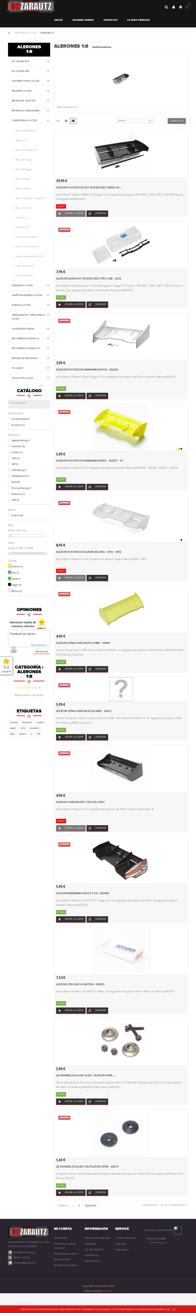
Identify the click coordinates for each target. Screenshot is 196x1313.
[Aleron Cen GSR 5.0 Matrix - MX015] (121, 950)
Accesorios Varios (23, 328)
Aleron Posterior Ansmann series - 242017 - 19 (89, 460)
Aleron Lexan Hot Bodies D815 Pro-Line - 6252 (88, 278)
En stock (18, 425)
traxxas (14, 722)
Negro (16, 585)
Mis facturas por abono (66, 1253)
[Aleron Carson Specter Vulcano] (121, 768)
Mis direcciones (62, 1259)
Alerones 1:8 (22, 217)
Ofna (16, 482)
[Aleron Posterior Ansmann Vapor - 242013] (121, 336)
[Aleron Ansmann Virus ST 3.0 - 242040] (121, 859)
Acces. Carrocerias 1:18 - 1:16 (30, 256)
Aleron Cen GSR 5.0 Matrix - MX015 (80, 984)
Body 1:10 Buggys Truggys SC (30, 198)
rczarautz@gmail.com (24, 1262)
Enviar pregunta (158, 1242)
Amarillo (17, 566)
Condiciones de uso (125, 1238)
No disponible (20, 419)
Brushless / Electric (24, 100)
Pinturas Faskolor (24, 275)
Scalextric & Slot (22, 378)
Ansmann (18, 446)
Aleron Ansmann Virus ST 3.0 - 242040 (82, 893)
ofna (12, 733)
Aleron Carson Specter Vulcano (80, 802)
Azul (15, 572)
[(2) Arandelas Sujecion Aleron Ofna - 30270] (121, 1133)
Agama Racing (20, 440)
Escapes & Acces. (22, 91)
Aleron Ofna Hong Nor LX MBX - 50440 (83, 642)
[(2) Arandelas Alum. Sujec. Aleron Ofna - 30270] (121, 1041)
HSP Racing (19, 470)
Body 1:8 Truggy (24, 159)
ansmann (34, 728)
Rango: (12, 530)
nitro (22, 728)
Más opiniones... (39, 645)
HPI (15, 464)
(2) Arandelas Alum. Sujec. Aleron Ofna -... (86, 1075)
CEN (16, 458)
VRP (15, 500)
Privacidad (120, 1243)
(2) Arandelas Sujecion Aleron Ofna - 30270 (87, 1166)
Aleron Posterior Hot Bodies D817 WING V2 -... (89, 187)
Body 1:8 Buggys (24, 169)
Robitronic (18, 494)
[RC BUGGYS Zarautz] (31, 6)
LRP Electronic (20, 476)
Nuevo (17, 515)
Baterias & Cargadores (26, 110)
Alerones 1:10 (22, 227)
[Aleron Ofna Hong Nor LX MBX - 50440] (121, 609)
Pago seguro (121, 1249)
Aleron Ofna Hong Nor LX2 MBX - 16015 (83, 710)
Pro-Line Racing (21, 488)
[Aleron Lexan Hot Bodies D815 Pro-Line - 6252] (121, 244)
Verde (16, 578)
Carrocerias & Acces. (25, 120)
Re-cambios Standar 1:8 (25, 338)
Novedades (91, 1243)
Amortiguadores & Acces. (27, 295)
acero (13, 728)
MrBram (107, 1290)
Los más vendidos (94, 1249)
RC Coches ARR (20, 71)
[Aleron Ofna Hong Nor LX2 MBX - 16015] (121, 688)
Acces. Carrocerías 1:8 (27, 237)
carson (22, 733)
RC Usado (17, 368)
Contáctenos (91, 1255)
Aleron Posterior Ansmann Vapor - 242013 (87, 369)
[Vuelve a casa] (9, 33)
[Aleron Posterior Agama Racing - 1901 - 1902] (121, 518)
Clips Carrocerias (24, 266)
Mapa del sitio (92, 1261)
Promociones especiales (97, 1238)
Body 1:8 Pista (22, 178)
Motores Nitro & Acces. (26, 81)
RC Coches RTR (20, 61)
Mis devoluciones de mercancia (64, 1246)
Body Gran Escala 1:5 (26, 130)
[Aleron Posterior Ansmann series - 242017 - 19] (121, 427)
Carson (17, 452)
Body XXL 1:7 (22, 140)
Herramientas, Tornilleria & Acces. (28, 317)
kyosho (40, 722)
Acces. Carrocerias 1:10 (27, 246)
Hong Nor (27, 722)
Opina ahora (41, 651)
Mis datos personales (65, 1265)
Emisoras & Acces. (22, 285)
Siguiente (90, 1205)
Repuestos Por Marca (25, 358)
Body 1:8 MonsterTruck (27, 150)
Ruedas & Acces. (21, 305)
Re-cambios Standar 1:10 (26, 348)
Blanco (17, 591)
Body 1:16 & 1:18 (23, 208)
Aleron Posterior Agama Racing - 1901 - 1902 (88, 551)
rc (31, 733)
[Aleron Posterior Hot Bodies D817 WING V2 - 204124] (121, 153)
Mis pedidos (60, 1238)
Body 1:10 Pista (23, 188)
